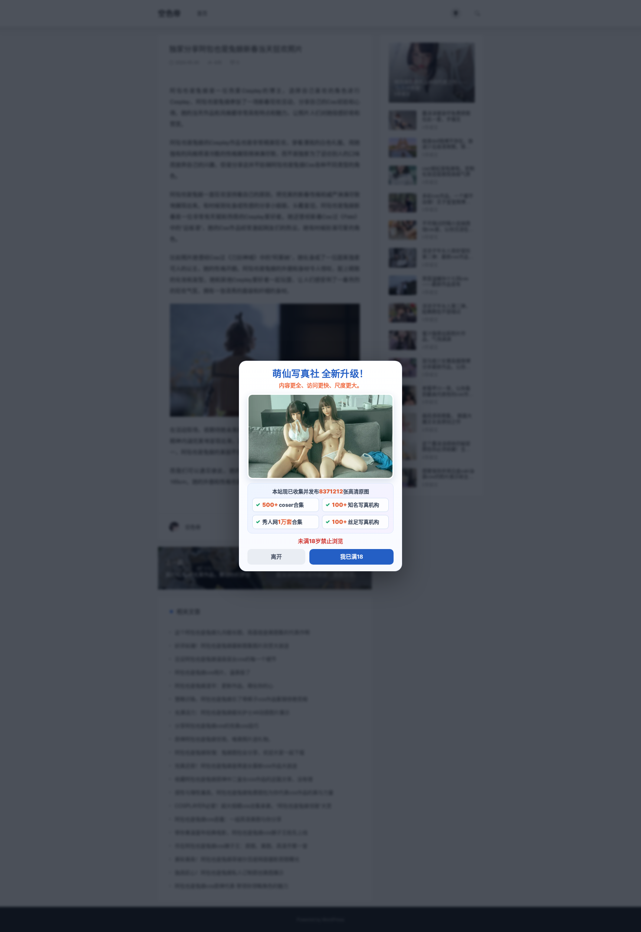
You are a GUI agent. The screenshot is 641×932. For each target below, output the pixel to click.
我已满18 (351, 556)
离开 (276, 556)
